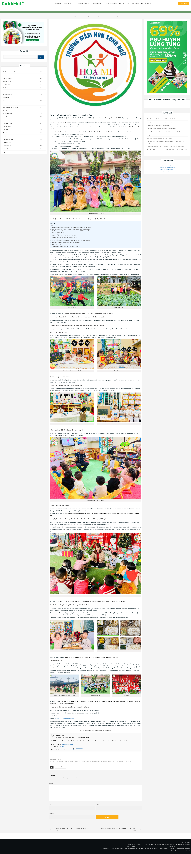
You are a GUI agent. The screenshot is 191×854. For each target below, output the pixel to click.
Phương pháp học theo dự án (61, 234)
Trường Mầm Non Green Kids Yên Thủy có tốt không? (160, 122)
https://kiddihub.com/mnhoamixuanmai (65, 718)
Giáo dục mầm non (7, 78)
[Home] (74, 16)
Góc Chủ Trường (83, 3)
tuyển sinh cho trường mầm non (167, 167)
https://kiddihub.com (67, 744)
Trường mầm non (7, 145)
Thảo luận (5, 129)
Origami (5, 100)
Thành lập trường (7, 126)
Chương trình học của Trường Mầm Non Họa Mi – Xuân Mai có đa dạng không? (71, 229)
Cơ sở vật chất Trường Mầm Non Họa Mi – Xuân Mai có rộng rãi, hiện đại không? (71, 227)
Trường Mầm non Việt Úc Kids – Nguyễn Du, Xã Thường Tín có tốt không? (164, 131)
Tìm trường (183, 3)
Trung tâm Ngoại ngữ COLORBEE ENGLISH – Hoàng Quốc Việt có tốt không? (165, 146)
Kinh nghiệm (6, 97)
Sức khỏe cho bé (7, 120)
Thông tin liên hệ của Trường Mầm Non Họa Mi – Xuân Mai (66, 246)
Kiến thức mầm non (7, 94)
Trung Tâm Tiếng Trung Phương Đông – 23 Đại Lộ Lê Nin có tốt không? (164, 135)
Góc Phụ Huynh (7, 87)
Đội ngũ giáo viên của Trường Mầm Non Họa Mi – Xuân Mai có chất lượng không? (72, 240)
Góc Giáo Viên (6, 84)
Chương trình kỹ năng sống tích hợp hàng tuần (65, 235)
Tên (50, 804)
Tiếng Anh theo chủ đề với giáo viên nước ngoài (65, 237)
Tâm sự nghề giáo (7, 123)
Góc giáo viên (97, 3)
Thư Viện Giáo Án (149, 848)
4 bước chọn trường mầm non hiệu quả (139, 3)
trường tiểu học (6, 148)
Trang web (51, 813)
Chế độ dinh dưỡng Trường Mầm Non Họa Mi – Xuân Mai (66, 242)
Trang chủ (58, 3)
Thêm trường (61, 746)
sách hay (5, 110)
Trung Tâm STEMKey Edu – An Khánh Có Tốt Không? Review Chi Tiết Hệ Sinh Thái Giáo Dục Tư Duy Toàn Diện (167, 151)
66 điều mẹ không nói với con (10, 71)
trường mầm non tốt (106, 761)
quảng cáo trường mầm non (167, 169)
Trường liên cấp (7, 142)
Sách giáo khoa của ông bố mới (10, 104)
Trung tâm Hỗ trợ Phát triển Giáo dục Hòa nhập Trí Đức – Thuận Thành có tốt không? (165, 142)
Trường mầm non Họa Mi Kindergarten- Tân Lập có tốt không (82, 761)
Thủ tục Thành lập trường (117, 848)
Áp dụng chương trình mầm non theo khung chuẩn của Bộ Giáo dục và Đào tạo (73, 230)
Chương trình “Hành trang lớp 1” (62, 239)
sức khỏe (5, 116)
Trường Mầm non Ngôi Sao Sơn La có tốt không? (158, 125)
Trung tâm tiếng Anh (8, 139)
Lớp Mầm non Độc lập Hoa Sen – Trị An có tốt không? (160, 138)
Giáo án (5, 75)
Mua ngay (75, 749)
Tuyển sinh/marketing (8, 152)
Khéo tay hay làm (7, 91)
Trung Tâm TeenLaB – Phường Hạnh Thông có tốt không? (161, 118)
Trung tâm (5, 132)
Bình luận (51, 783)
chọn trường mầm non (57, 761)
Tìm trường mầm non (138, 844)
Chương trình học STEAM (60, 232)
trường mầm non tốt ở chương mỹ (123, 761)
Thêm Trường (79, 748)
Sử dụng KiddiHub (7, 113)
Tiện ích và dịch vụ (56, 244)
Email (97, 804)
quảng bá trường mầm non (167, 171)
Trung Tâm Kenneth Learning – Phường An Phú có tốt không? (161, 128)
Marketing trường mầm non (115, 3)
